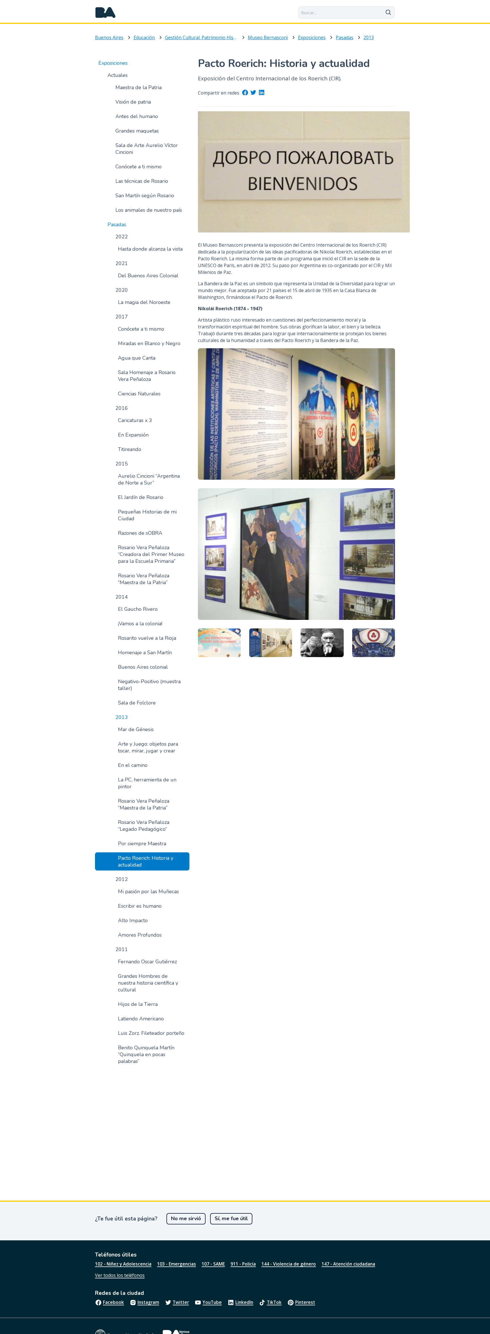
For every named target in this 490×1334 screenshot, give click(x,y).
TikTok (274, 1302)
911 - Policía (243, 1264)
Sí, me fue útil (231, 1218)
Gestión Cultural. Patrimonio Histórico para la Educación (201, 37)
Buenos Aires (109, 37)
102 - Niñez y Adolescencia (123, 1264)
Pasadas (344, 37)
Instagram (148, 1302)
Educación (144, 37)
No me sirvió (186, 1218)
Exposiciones (312, 37)
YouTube (212, 1302)
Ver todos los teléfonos (120, 1275)
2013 (369, 37)
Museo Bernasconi (268, 37)
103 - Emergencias (176, 1264)
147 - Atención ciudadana (348, 1264)
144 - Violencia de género (288, 1264)
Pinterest (305, 1302)
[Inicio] (105, 12)
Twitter (181, 1302)
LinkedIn (244, 1302)
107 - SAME (213, 1264)
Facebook (113, 1302)
